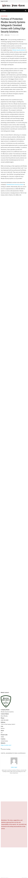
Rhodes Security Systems (18, 50)
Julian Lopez (7, 35)
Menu (4, 10)
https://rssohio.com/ (6, 745)
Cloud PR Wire (4, 16)
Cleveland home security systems (15, 184)
